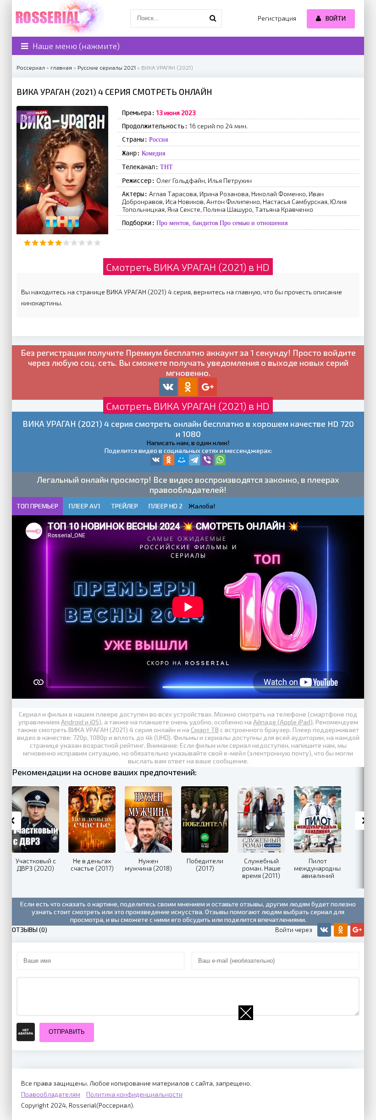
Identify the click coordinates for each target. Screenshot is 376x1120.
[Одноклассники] (168, 459)
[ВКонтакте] (155, 459)
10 (97, 243)
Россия (158, 139)
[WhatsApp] (220, 459)
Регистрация (277, 18)
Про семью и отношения (254, 223)
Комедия (153, 153)
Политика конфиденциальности (134, 1094)
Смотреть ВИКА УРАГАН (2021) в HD (188, 267)
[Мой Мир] (181, 459)
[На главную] (58, 18)
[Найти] (213, 18)
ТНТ (166, 167)
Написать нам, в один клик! (188, 443)
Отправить (67, 1031)
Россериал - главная (44, 67)
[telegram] (194, 459)
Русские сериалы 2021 (106, 67)
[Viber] (207, 459)
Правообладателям (50, 1094)
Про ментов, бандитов (187, 223)
